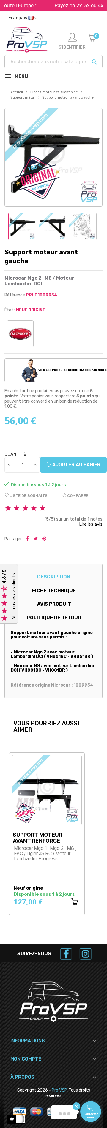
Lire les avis (91, 524)
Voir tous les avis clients (13, 596)
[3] (25, 508)
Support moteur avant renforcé (37, 838)
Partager (27, 539)
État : (9, 310)
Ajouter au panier (75, 464)
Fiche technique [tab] (54, 590)
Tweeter (35, 539)
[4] (33, 508)
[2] (16, 508)
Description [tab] (53, 577)
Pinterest (44, 539)
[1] (8, 508)
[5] (42, 508)
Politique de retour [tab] (54, 618)
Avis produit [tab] (54, 604)
